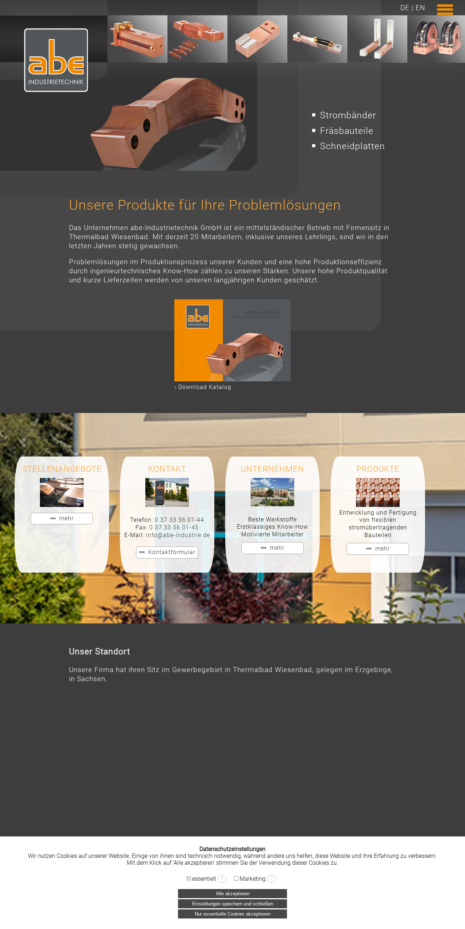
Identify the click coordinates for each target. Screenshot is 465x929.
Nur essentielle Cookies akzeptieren (232, 914)
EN (420, 8)
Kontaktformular (171, 552)
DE (404, 8)
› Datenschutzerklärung (232, 869)
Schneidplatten (352, 146)
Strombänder (348, 115)
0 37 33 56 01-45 (174, 527)
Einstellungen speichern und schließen (232, 904)
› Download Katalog (202, 387)
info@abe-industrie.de (178, 535)
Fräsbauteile (346, 131)
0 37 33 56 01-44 (179, 519)
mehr (66, 518)
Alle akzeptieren (233, 893)
